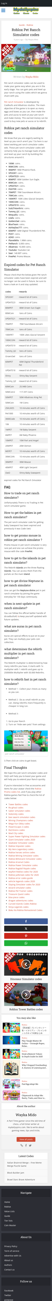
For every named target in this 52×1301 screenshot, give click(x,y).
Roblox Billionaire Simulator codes (25, 858)
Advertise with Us (12, 1255)
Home (7, 1202)
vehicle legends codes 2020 (22, 881)
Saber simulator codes (19, 810)
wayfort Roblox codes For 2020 (23, 871)
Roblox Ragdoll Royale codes (22, 868)
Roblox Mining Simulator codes (24, 855)
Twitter (7, 1295)
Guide (22, 25)
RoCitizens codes (17, 830)
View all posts (26, 1139)
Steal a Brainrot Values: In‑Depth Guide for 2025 (32, 1055)
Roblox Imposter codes (19, 846)
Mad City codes (16, 833)
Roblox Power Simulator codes (23, 865)
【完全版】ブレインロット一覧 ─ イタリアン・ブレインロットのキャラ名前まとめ (34, 1030)
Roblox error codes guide (21, 878)
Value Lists (9, 1211)
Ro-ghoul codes (16, 807)
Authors (8, 1265)
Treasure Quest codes (19, 894)
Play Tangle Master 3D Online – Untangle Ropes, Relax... (33, 1043)
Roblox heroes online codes (22, 852)
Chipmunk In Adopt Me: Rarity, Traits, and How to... (34, 1096)
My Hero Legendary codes (21, 849)
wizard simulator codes (20, 887)
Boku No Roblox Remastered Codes (25, 910)
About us (8, 1260)
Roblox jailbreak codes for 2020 (24, 875)
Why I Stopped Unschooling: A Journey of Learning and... (34, 1066)
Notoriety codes (16, 814)
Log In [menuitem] (4, 3)
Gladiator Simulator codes (21, 842)
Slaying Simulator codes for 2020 (24, 884)
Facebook (8, 1290)
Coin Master (10, 1225)
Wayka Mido (33, 39)
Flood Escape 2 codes (19, 826)
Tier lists (8, 1220)
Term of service (11, 1251)
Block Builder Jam (15, 1172)
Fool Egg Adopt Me (30, 1084)
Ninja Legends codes (19, 907)
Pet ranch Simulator (13, 102)
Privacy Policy (10, 1246)
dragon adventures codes (21, 900)
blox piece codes (17, 897)
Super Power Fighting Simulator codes (27, 836)
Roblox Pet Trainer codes (20, 891)
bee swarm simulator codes (22, 817)
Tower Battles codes (18, 804)
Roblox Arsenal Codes (19, 862)
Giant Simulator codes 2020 (22, 839)
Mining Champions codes (21, 820)
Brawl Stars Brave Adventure (21, 1179)
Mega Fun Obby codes (19, 823)
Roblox (30, 25)
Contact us (9, 1269)
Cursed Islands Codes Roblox (23, 903)
